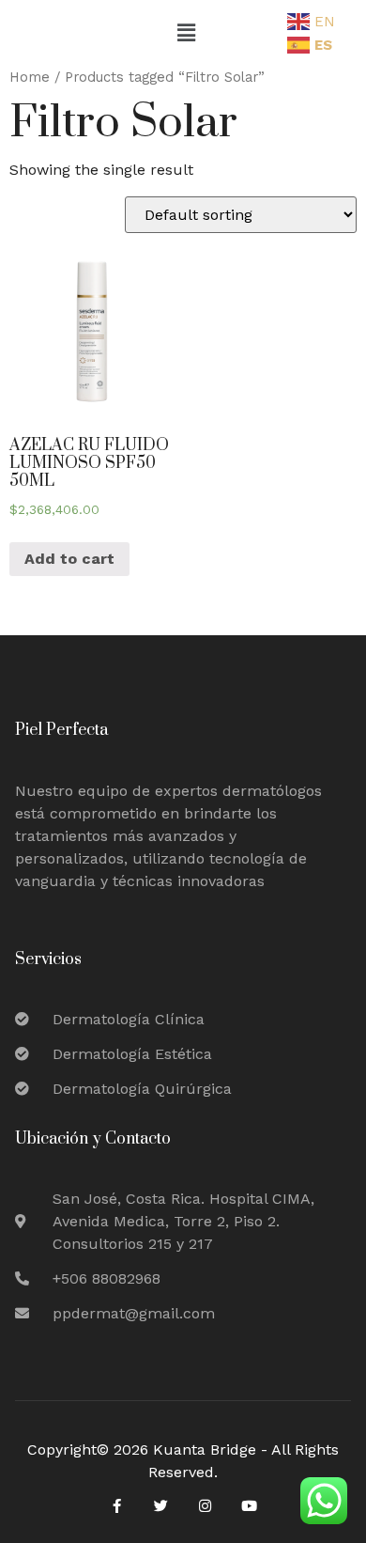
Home (29, 77)
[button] (186, 33)
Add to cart (69, 559)
